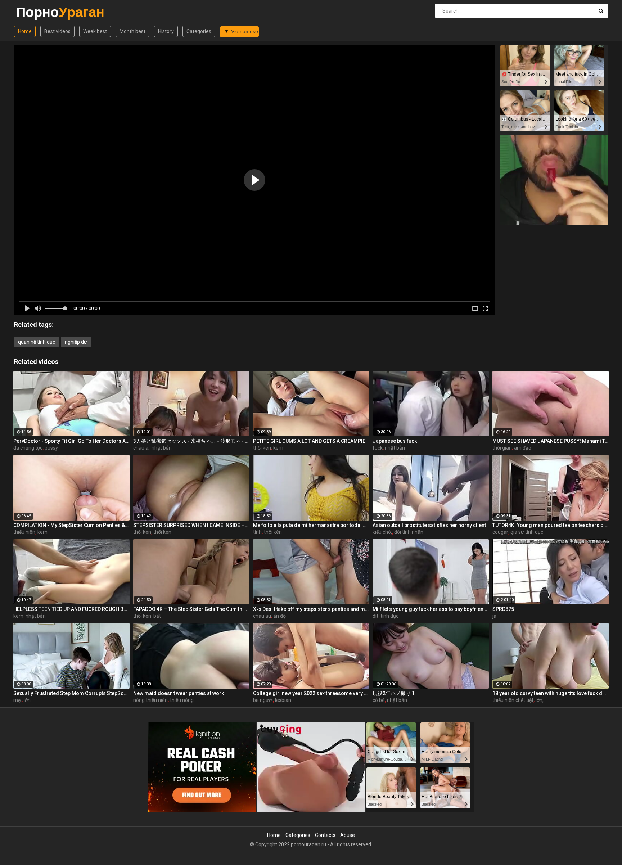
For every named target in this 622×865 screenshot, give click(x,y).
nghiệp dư (76, 342)
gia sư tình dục (526, 532)
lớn (27, 700)
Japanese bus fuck (395, 441)
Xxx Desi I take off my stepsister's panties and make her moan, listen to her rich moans (311, 609)
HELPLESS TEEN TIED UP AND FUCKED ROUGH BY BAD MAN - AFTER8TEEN (71, 609)
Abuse (347, 835)
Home (25, 31)
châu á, (141, 448)
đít (375, 616)
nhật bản (162, 448)
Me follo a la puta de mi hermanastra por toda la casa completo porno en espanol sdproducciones (311, 525)
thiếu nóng (182, 700)
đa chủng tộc (27, 448)
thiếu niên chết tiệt (512, 700)
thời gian (502, 448)
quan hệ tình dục (36, 342)
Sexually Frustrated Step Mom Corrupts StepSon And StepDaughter (71, 693)
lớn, (540, 700)
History (166, 31)
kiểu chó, (382, 532)
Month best (132, 31)
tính (257, 532)
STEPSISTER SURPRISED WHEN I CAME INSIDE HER (191, 525)
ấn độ (279, 616)
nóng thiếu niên (150, 700)
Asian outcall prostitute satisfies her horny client (429, 525)
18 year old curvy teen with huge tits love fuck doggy (550, 693)
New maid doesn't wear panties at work (178, 693)
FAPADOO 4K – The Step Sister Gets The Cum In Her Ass (191, 609)
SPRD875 (503, 609)
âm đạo (522, 448)
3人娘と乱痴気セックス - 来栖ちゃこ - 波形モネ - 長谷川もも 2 (191, 441)
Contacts (325, 835)
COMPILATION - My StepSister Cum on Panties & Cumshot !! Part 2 (71, 525)
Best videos (57, 31)
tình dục (389, 616)
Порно (35, 12)
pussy (51, 448)
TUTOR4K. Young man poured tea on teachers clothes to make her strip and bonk (550, 525)
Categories (198, 31)
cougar (500, 532)
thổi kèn (262, 448)
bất (157, 616)
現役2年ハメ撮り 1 (394, 693)
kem (278, 448)
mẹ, (17, 700)
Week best (95, 31)
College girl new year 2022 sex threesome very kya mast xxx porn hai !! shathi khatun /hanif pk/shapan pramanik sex (311, 693)
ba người (263, 700)
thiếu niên (24, 532)
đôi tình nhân (408, 532)
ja (494, 616)
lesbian (283, 700)
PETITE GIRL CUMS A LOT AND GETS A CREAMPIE (309, 441)
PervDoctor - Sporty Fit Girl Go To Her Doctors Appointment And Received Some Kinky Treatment (71, 441)
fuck (378, 448)
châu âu (262, 616)
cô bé (379, 700)
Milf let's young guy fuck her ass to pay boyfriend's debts (431, 609)
